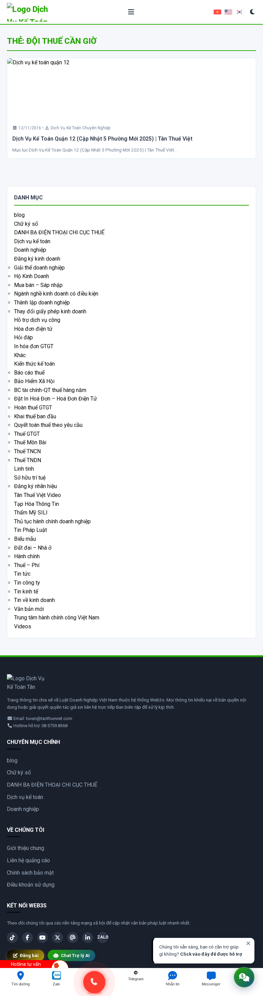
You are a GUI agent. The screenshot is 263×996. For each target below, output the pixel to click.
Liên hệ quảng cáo (28, 860)
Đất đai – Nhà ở (32, 548)
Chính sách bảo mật (30, 872)
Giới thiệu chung (25, 848)
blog (19, 215)
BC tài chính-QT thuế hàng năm (50, 390)
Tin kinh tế (26, 591)
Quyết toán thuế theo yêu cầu (48, 425)
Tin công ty (27, 582)
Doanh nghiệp (30, 250)
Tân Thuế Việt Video (37, 495)
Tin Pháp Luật (30, 530)
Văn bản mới (29, 609)
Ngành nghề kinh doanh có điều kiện (56, 293)
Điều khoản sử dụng (30, 884)
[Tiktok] (12, 937)
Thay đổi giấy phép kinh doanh (50, 311)
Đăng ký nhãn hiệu (35, 486)
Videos (22, 626)
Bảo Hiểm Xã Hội (34, 381)
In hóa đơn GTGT (33, 346)
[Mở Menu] (131, 12)
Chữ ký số (26, 224)
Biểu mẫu (25, 539)
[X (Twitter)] (57, 937)
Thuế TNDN (27, 460)
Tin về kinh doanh (34, 600)
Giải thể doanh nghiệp (39, 267)
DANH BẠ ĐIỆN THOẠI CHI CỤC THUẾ (59, 232)
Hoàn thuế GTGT (33, 407)
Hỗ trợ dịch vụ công (37, 320)
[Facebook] (27, 937)
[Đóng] (248, 943)
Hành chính (27, 556)
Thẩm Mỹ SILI (31, 512)
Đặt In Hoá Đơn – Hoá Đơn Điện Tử (55, 398)
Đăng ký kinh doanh (37, 258)
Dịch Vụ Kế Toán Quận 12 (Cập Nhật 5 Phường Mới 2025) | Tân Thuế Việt (102, 138)
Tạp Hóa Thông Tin (36, 504)
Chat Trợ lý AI (75, 955)
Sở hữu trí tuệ (30, 477)
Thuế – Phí (26, 565)
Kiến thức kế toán (34, 364)
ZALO (102, 937)
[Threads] (72, 937)
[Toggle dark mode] (252, 12)
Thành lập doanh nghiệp (42, 302)
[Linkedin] (87, 937)
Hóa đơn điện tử (33, 329)
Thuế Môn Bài (30, 442)
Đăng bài (29, 955)
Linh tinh (24, 469)
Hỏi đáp (23, 337)
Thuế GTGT (27, 434)
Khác (20, 355)
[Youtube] (42, 937)
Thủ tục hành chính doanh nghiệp (52, 521)
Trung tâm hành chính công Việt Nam (56, 617)
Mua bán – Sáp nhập (38, 285)
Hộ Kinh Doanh (31, 276)
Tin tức (22, 574)
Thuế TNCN (27, 451)
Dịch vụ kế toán (32, 241)
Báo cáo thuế (29, 372)
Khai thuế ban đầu (35, 416)
